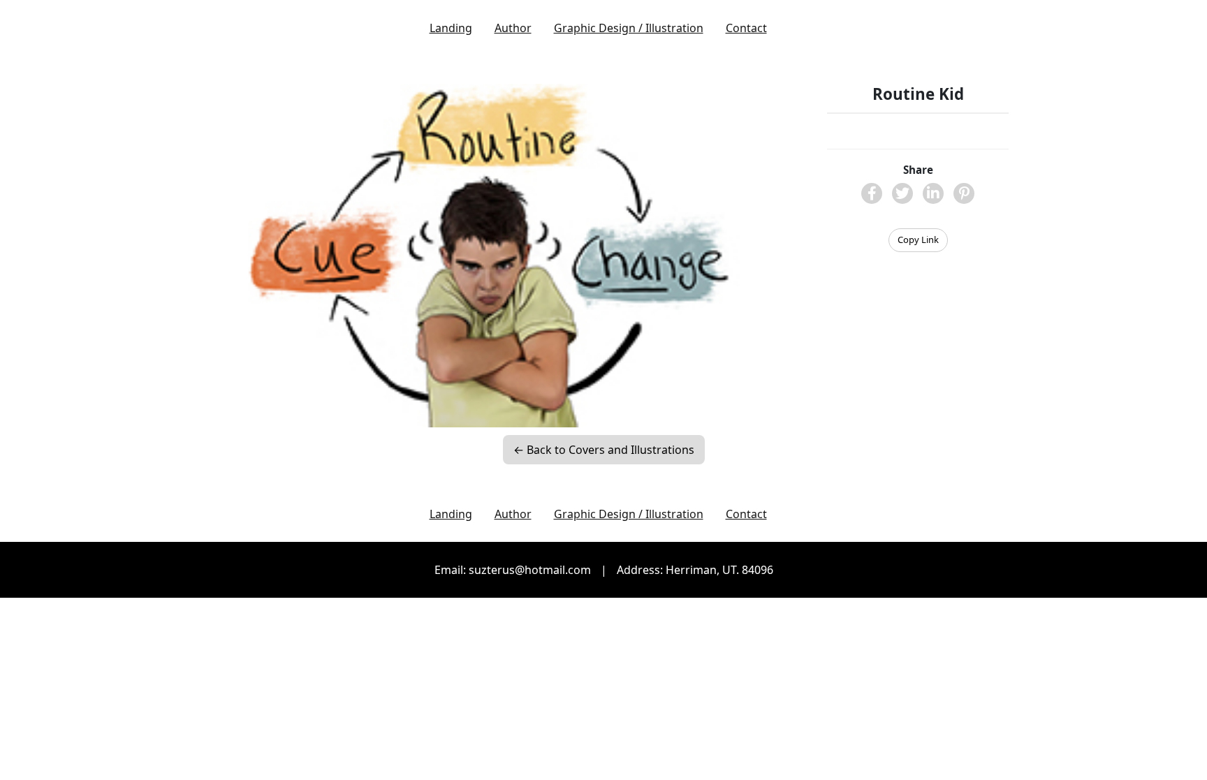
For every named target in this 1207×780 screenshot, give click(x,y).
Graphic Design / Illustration (628, 28)
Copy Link (918, 239)
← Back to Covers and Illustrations (603, 449)
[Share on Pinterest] (963, 193)
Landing (451, 28)
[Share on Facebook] (871, 193)
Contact (746, 28)
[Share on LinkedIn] (933, 193)
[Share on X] (902, 193)
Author (513, 28)
